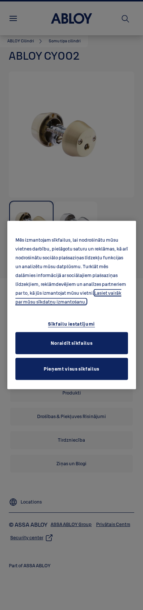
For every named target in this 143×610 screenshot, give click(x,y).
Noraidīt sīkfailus (72, 343)
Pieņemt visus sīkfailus (71, 368)
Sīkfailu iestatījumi (71, 323)
